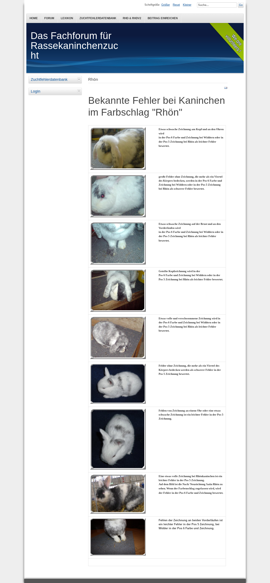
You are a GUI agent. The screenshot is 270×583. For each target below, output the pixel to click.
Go (241, 5)
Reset (176, 4)
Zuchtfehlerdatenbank (98, 18)
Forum (49, 18)
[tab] (79, 79)
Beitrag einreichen (163, 18)
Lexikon (67, 18)
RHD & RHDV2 (132, 18)
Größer (165, 4)
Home (34, 18)
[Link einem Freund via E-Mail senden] (225, 88)
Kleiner (187, 4)
